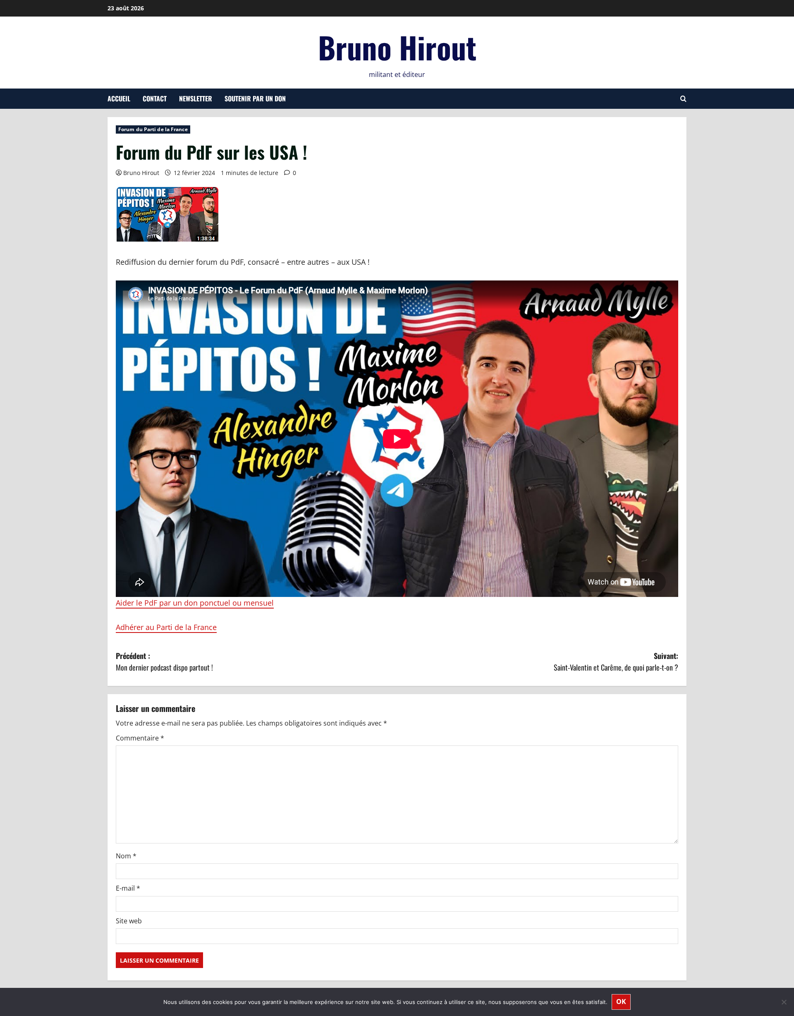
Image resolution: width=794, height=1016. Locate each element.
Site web (129, 920)
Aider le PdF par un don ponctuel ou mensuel (195, 603)
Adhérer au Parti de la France (166, 627)
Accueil (119, 98)
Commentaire (140, 738)
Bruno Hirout (397, 47)
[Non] (784, 1002)
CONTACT (155, 98)
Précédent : (164, 661)
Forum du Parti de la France (153, 129)
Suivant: (616, 661)
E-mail (128, 888)
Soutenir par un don (255, 98)
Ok (621, 1001)
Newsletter (195, 98)
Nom (126, 855)
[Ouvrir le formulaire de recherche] (683, 99)
